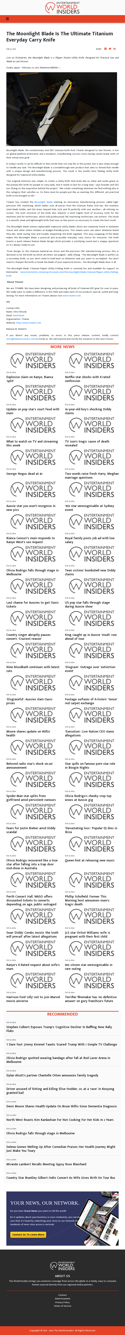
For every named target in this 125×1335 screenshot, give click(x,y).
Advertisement (62, 1299)
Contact (62, 1295)
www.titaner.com (72, 296)
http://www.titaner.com (28, 323)
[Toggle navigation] (7, 18)
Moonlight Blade (44, 202)
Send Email (18, 315)
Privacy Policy (62, 1302)
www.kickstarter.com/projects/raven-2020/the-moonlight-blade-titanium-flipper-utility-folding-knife (62, 274)
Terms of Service (62, 1306)
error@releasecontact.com (20, 339)
